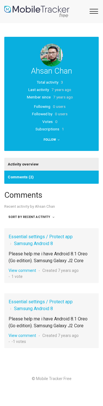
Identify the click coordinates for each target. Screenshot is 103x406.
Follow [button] (49, 140)
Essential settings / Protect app (41, 236)
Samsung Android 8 (33, 243)
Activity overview (23, 164)
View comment (22, 270)
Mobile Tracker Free (54, 378)
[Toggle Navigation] (93, 11)
